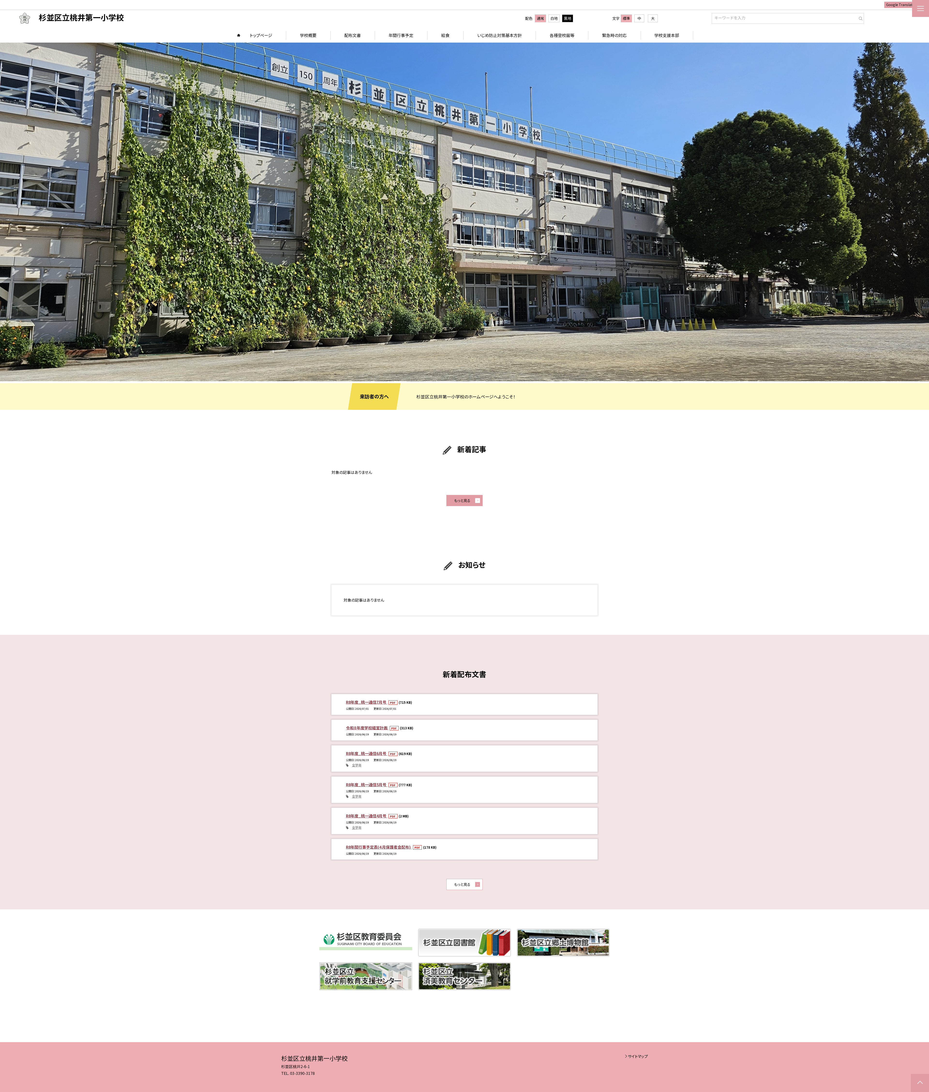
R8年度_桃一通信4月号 (366, 816)
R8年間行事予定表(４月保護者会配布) (379, 847)
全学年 (356, 765)
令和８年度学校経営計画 (367, 728)
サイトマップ (638, 1056)
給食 (445, 35)
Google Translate (900, 4)
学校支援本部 (666, 35)
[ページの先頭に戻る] (920, 1083)
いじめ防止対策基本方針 (499, 35)
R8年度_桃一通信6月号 (366, 753)
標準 (626, 18)
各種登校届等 (562, 35)
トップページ (261, 35)
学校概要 (308, 35)
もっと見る (462, 500)
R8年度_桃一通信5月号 (366, 784)
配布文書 (352, 35)
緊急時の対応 (614, 35)
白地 (554, 18)
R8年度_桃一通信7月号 (366, 702)
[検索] (859, 17)
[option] (464, 212)
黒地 (567, 18)
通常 (540, 18)
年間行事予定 (401, 35)
